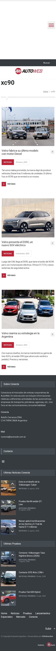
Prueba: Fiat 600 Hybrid (29, 592)
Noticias (15, 613)
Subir (48, 628)
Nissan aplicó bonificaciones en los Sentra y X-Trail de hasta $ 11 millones (32, 524)
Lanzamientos (42, 613)
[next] (12, 531)
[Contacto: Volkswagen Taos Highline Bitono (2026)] (8, 559)
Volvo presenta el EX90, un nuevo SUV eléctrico (17, 243)
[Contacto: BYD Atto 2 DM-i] (8, 578)
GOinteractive (47, 636)
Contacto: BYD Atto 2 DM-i (31, 572)
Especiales (7, 616)
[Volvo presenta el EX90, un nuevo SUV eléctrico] (28, 217)
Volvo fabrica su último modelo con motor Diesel (20, 152)
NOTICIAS (8, 162)
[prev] (12, 483)
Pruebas (27, 613)
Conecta (33, 616)
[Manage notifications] (49, 644)
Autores (41, 645)
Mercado (20, 616)
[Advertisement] (28, 29)
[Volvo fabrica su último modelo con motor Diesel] (28, 126)
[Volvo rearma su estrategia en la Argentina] (28, 309)
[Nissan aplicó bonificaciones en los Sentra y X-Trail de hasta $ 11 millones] (8, 527)
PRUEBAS (32, 508)
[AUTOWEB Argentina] (28, 72)
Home (45, 92)
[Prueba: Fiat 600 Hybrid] (8, 598)
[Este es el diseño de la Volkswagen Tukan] (8, 487)
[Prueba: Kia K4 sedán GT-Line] (8, 507)
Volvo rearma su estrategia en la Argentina (20, 335)
